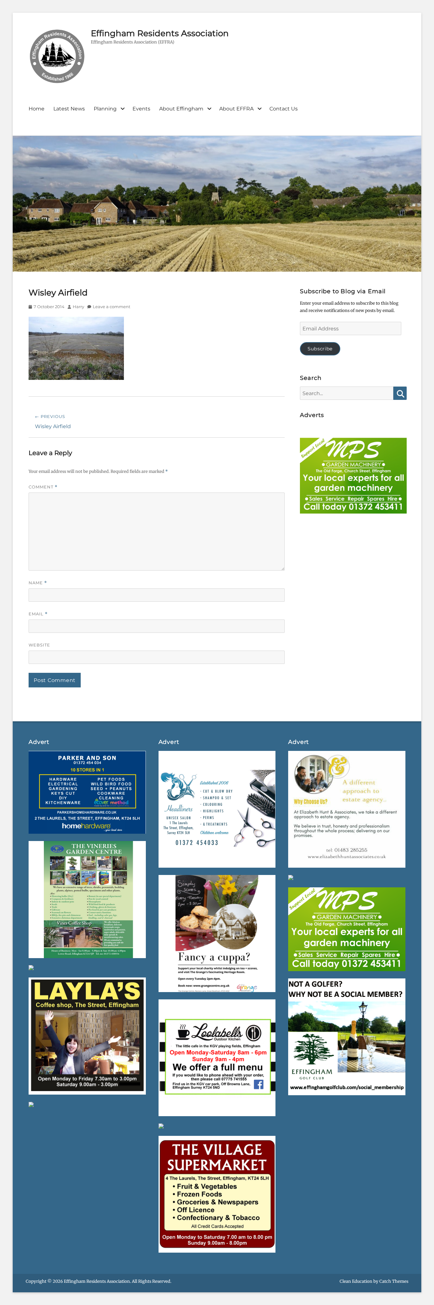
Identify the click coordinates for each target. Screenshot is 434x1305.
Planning (105, 109)
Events (141, 109)
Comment (43, 487)
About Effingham (181, 109)
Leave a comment (111, 306)
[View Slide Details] (353, 477)
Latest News (69, 109)
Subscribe (320, 349)
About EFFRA (236, 109)
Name (38, 583)
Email (38, 614)
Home (36, 109)
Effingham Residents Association (160, 33)
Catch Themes (393, 1281)
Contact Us (283, 109)
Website (39, 644)
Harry (78, 306)
